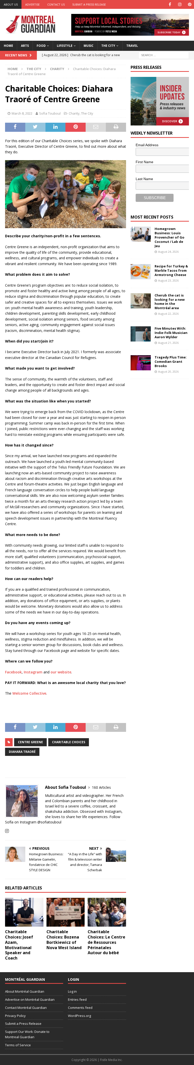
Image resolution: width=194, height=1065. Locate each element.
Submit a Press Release (89, 4)
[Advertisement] (162, 415)
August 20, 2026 (168, 371)
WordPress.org (79, 1015)
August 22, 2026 (168, 313)
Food (41, 46)
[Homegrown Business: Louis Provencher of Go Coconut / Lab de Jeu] (141, 234)
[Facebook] (169, 4)
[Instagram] (179, 4)
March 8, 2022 (22, 113)
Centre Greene (30, 742)
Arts (25, 46)
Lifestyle (64, 46)
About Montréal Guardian (24, 991)
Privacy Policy (15, 1015)
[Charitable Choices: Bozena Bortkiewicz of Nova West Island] (65, 912)
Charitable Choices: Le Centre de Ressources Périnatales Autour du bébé (106, 942)
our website (61, 672)
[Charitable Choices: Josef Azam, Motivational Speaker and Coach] (24, 912)
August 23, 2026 (168, 280)
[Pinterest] (189, 4)
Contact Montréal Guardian (26, 1007)
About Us (11, 4)
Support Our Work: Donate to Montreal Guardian (27, 1034)
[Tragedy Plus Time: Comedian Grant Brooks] (141, 362)
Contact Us (56, 4)
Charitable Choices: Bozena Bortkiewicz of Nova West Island (64, 939)
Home (8, 46)
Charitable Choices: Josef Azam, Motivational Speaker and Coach (19, 945)
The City (108, 46)
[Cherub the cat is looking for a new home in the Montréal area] (141, 300)
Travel (132, 46)
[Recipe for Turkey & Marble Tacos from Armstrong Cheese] (141, 271)
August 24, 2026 (168, 251)
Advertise (32, 4)
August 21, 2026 (168, 343)
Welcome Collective (29, 693)
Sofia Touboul (50, 113)
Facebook (13, 672)
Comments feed (80, 1007)
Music (88, 46)
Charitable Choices (68, 742)
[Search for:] (163, 54)
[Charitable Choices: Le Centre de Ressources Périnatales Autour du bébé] (107, 912)
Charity (74, 113)
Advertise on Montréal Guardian (30, 999)
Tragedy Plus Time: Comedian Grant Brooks (171, 361)
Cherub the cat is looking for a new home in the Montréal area (170, 301)
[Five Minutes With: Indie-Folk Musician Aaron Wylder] (141, 334)
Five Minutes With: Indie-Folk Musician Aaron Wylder (171, 332)
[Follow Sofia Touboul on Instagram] (7, 830)
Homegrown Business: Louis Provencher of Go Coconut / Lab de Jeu (169, 237)
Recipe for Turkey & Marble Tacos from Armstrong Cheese (171, 270)
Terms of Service (18, 1045)
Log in (72, 991)
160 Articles (101, 787)
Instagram (33, 672)
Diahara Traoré (22, 752)
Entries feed (77, 999)
